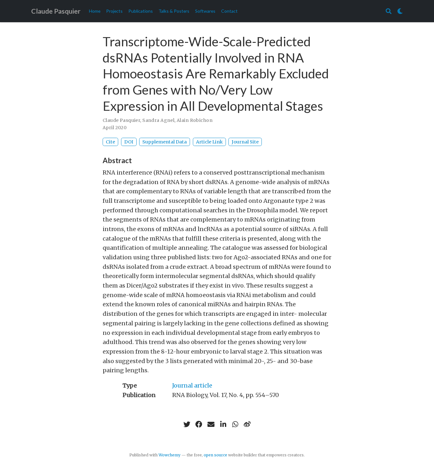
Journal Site (245, 142)
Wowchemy (169, 455)
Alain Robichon (195, 120)
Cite (110, 142)
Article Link (209, 142)
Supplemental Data (164, 142)
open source (215, 455)
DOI (128, 142)
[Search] (388, 11)
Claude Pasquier (55, 11)
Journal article (192, 385)
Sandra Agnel (158, 120)
